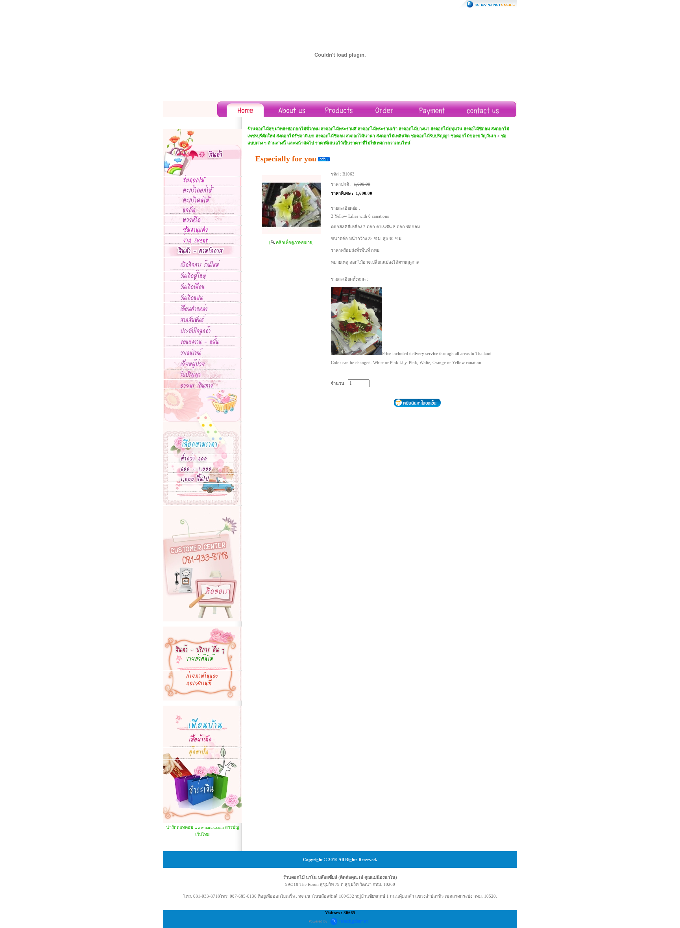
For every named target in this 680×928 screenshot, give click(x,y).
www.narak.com (209, 827)
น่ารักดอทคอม (179, 827)
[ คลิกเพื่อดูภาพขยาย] (291, 242)
